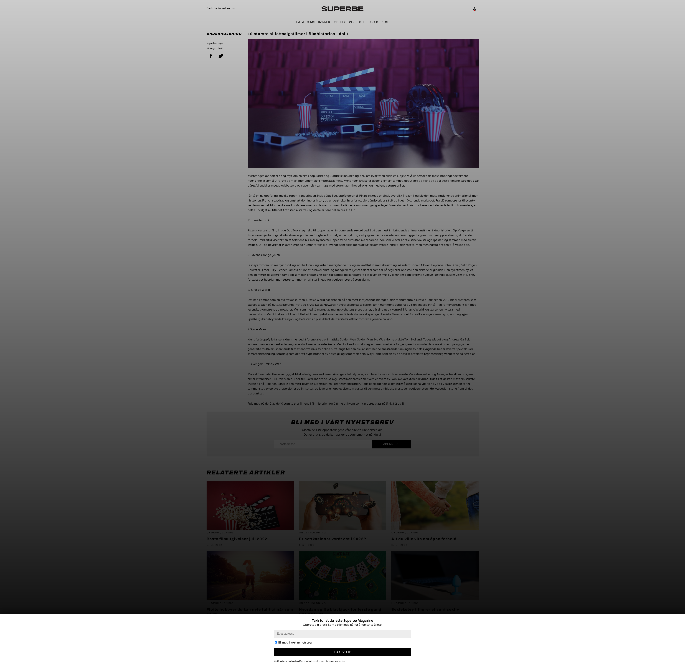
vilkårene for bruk (304, 661)
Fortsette (342, 651)
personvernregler (336, 661)
